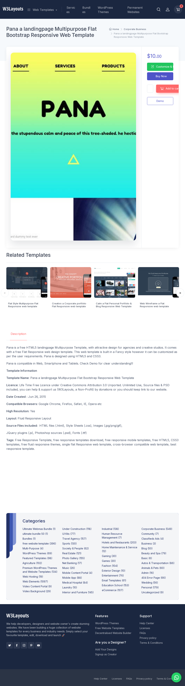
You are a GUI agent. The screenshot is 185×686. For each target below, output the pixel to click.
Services (70, 10)
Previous (5, 292)
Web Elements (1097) (35, 581)
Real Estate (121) (71, 553)
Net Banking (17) (72, 563)
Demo (160, 101)
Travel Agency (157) (74, 538)
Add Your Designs (106, 649)
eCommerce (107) (112, 590)
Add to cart (172, 88)
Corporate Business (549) (156, 528)
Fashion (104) (110, 565)
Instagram (24, 645)
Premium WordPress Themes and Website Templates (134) (40, 569)
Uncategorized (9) (152, 592)
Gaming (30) (109, 556)
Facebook (17, 645)
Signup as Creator (106, 654)
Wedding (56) (149, 582)
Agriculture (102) (32, 563)
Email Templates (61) (114, 580)
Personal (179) (150, 587)
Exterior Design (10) (113, 570)
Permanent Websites (135, 10)
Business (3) (148, 543)
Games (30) (109, 560)
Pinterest (31, 645)
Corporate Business (135, 29)
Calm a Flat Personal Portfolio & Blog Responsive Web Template (114, 305)
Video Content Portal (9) (37, 586)
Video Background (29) (37, 591)
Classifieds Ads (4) (152, 538)
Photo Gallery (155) (73, 558)
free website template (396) (39, 543)
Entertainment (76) (113, 575)
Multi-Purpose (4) (33, 548)
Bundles (86, 10)
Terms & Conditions (151, 642)
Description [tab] (18, 334)
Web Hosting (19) (33, 576)
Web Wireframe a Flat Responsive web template (154, 305)
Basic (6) (146, 558)
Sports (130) (69, 543)
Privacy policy (148, 637)
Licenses (145, 628)
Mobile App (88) (72, 577)
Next (180, 292)
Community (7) (150, 533)
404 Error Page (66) (153, 577)
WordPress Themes (105, 10)
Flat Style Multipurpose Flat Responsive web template (23, 305)
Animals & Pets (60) (153, 567)
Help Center (147, 623)
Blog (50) (147, 548)
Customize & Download (164, 66)
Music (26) (68, 567)
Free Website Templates (109, 628)
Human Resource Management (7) (112, 535)
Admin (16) (147, 572)
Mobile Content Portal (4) (77, 572)
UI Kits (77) (69, 533)
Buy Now (161, 76)
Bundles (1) (29, 538)
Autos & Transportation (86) (158, 563)
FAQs (143, 632)
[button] (158, 9)
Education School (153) (115, 585)
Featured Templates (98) (37, 558)
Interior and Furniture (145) (78, 592)
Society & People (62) (75, 548)
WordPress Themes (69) (37, 553)
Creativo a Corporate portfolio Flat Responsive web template (69, 305)
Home (116, 29)
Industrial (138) (110, 528)
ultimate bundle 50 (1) (35, 533)
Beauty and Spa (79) (153, 553)
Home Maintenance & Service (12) (119, 549)
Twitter (9, 645)
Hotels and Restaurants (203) (119, 542)
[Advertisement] (93, 479)
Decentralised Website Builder (113, 632)
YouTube (38, 645)
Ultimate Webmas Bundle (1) (39, 528)
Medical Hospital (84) (75, 582)
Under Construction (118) (77, 528)
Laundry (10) (69, 587)
